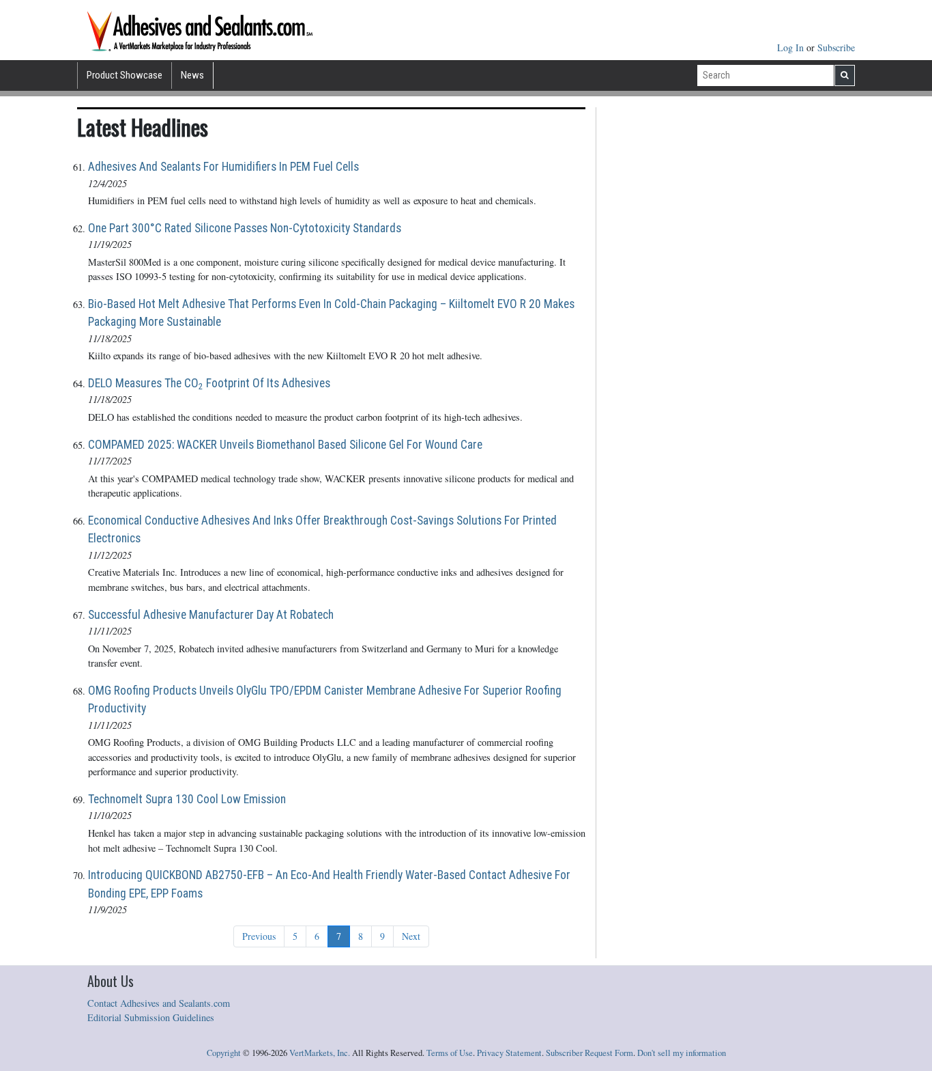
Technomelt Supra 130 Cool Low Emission (187, 799)
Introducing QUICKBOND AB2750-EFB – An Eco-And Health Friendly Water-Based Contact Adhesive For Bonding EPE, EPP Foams (329, 884)
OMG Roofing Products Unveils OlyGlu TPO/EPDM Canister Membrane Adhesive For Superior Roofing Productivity (325, 699)
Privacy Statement (509, 1053)
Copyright (224, 1053)
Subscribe (836, 47)
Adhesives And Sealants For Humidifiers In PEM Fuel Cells (223, 166)
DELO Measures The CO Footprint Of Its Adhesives (209, 383)
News (192, 75)
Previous (259, 936)
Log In (791, 47)
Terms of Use (449, 1053)
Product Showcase (124, 75)
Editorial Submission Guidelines (150, 1017)
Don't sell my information (681, 1053)
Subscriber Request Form (589, 1053)
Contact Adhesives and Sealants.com (158, 1003)
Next (411, 936)
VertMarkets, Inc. (319, 1053)
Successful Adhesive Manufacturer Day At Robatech (211, 615)
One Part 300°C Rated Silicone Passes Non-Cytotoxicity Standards (244, 228)
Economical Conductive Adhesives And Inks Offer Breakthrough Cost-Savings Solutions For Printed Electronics (322, 529)
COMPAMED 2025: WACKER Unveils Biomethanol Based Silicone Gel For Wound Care (285, 444)
